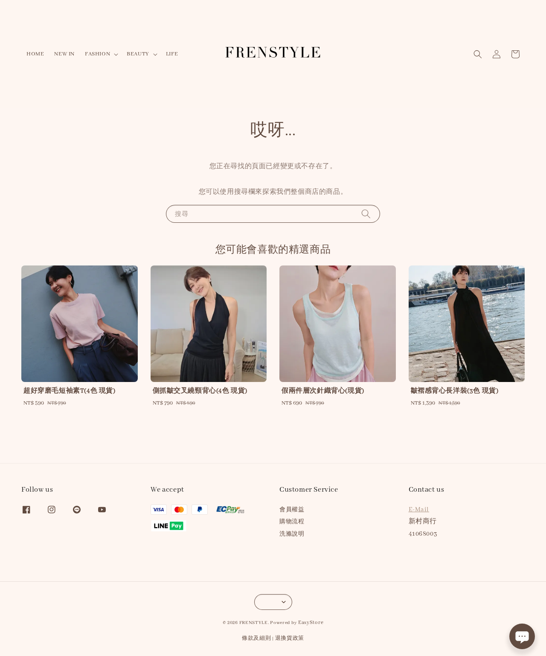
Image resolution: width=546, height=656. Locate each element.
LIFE (172, 54)
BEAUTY (138, 54)
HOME (35, 54)
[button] (477, 54)
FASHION (97, 54)
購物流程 (291, 521)
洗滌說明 (291, 534)
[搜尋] (366, 213)
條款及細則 (256, 638)
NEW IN (64, 54)
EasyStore (310, 622)
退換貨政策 (290, 638)
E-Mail (419, 509)
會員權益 (291, 509)
